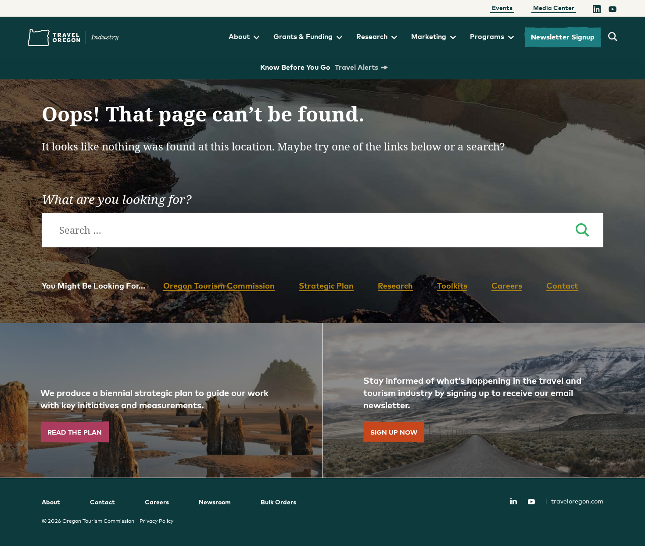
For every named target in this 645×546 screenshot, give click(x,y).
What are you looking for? (116, 199)
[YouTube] (612, 10)
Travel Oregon (73, 37)
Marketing (428, 36)
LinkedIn (513, 500)
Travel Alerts (356, 67)
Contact (562, 285)
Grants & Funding (303, 36)
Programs (487, 36)
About (239, 36)
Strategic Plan (326, 285)
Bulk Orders (278, 502)
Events (502, 7)
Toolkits (452, 285)
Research (371, 36)
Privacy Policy (156, 521)
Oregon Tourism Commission (219, 285)
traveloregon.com (574, 501)
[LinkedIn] (597, 10)
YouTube (531, 501)
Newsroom (215, 502)
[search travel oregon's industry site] (612, 37)
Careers (506, 285)
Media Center (553, 7)
